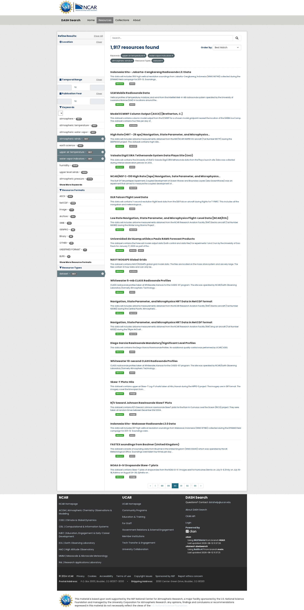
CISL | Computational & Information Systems (83, 526)
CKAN (191, 531)
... (158, 484)
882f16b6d (199, 540)
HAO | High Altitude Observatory (76, 549)
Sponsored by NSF (165, 576)
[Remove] (144, 55)
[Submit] (237, 38)
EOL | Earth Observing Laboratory (77, 543)
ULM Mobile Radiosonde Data (130, 93)
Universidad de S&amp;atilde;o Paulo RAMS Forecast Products (152, 239)
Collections (122, 20)
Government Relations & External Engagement (148, 529)
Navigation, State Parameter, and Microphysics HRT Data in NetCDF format (161, 301)
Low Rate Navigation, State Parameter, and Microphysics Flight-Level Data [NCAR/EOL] (169, 218)
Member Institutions (133, 536)
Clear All (98, 36)
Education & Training (133, 516)
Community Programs (134, 510)
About (137, 20)
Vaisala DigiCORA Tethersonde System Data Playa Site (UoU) (151, 155)
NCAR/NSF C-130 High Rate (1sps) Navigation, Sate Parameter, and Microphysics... (165, 176)
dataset (119, 84)
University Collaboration (135, 549)
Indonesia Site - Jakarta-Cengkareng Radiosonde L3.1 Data (150, 72)
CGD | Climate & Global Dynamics (77, 520)
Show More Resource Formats (75, 262)
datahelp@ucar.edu (220, 502)
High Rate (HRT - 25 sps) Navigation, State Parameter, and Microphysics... (160, 134)
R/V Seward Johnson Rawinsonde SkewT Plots (141, 403)
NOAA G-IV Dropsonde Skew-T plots (134, 465)
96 (195, 485)
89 (168, 485)
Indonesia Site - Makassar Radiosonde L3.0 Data (143, 424)
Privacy (81, 576)
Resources (104, 20)
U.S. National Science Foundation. (169, 605)
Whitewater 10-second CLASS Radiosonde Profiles (143, 361)
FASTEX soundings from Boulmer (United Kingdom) (144, 444)
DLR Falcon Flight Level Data (129, 197)
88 (162, 485)
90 (175, 485)
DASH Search (70, 20)
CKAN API (190, 516)
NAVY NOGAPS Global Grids (128, 259)
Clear (99, 42)
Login (188, 522)
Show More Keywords (71, 184)
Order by (206, 47)
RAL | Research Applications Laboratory (80, 562)
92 (187, 485)
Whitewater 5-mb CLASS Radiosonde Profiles (140, 280)
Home (91, 20)
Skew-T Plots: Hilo (122, 382)
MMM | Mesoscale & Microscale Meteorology (83, 555)
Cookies (92, 576)
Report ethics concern (190, 576)
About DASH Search (196, 509)
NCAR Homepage (68, 503)
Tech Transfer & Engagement (138, 542)
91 (181, 485)
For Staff (127, 523)
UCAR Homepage (131, 503)
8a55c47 (199, 549)
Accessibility (106, 576)
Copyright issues (143, 576)
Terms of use (123, 576)
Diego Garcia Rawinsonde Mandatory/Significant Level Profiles (153, 343)
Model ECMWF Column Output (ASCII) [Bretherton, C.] (146, 114)
